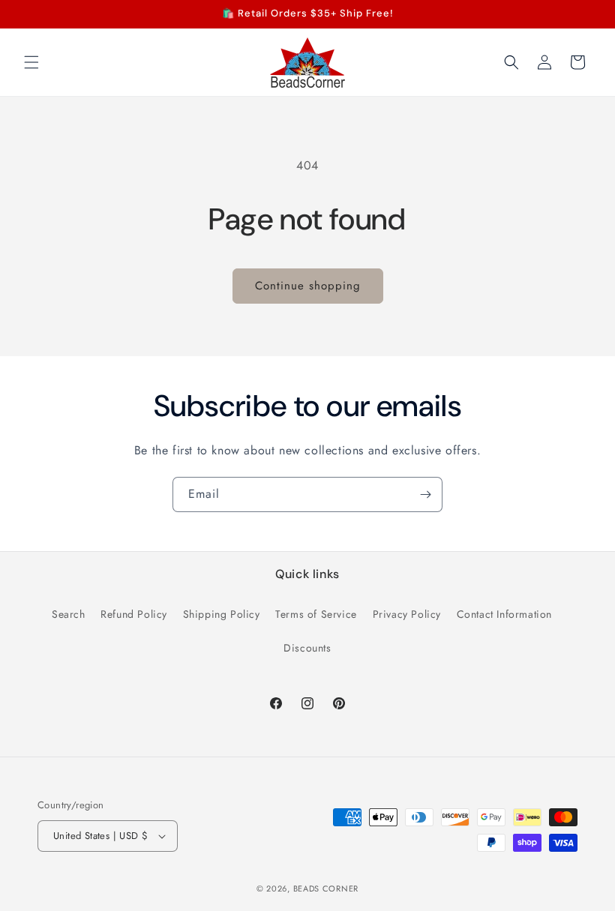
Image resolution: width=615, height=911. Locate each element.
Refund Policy (133, 614)
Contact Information (504, 614)
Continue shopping (308, 285)
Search (69, 614)
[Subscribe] (425, 494)
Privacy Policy (407, 614)
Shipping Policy (221, 614)
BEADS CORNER (325, 889)
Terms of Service (316, 614)
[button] (31, 62)
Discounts (307, 647)
